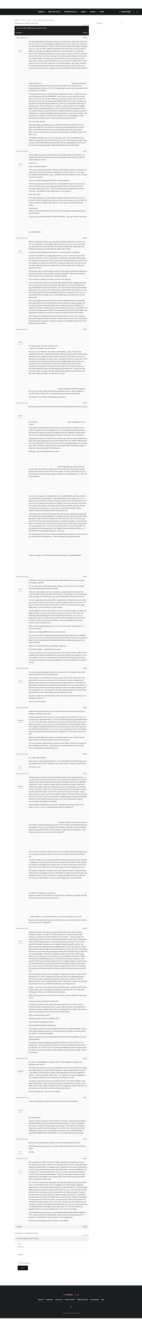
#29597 (85, 576)
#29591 (85, 151)
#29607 (85, 1097)
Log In (23, 1268)
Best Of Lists (54, 12)
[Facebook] (75, 1295)
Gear (83, 12)
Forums (23, 20)
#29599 (85, 707)
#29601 (85, 773)
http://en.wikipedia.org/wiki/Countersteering (42, 1025)
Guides (41, 12)
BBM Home (17, 20)
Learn (92, 12)
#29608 (85, 1139)
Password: (20, 1254)
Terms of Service (82, 1299)
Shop (102, 12)
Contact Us (59, 1299)
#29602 (85, 928)
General (29, 20)
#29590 (85, 38)
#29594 (85, 329)
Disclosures (94, 1299)
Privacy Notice (70, 1299)
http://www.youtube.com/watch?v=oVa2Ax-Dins (44, 1001)
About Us (41, 1299)
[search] (122, 23)
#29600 (85, 754)
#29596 (85, 403)
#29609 (85, 1158)
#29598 (85, 668)
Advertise (49, 1299)
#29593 (85, 238)
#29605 (85, 1058)
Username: (21, 1246)
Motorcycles (70, 12)
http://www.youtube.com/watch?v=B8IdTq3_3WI (44, 1018)
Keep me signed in (25, 1263)
